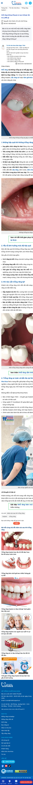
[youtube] (6, 766)
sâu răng (15, 170)
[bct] (7, 772)
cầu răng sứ (15, 77)
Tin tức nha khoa (14, 8)
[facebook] (2, 766)
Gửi (16, 523)
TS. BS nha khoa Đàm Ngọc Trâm (15, 45)
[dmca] (21, 772)
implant (4, 516)
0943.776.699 (17, 694)
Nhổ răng (4, 70)
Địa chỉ (10, 783)
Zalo (16, 783)
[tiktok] (9, 766)
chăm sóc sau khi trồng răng (16, 513)
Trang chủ (4, 8)
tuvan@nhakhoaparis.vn (12, 700)
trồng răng (12, 516)
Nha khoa (4, 381)
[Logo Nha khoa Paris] (7, 686)
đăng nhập (10, 520)
